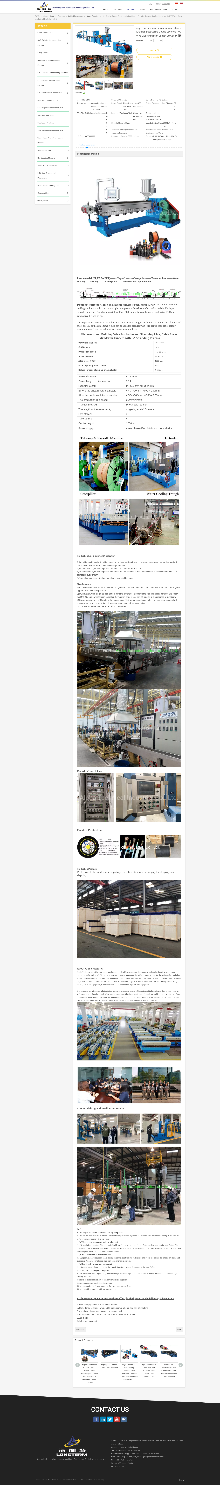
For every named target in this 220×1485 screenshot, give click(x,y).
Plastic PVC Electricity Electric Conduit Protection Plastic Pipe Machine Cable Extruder (129, 1371)
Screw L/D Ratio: (118, 100)
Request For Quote (69, 1480)
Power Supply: (117, 103)
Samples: (149, 136)
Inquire (153, 50)
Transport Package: (119, 130)
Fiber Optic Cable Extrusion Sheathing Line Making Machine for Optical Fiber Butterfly (168, 1371)
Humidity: (149, 120)
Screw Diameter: (152, 100)
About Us (46, 1480)
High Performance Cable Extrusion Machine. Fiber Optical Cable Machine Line (109, 1371)
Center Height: (151, 113)
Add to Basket (153, 57)
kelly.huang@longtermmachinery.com (148, 1457)
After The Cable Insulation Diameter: (91, 113)
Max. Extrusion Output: (155, 123)
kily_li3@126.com (125, 1457)
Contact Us (90, 1480)
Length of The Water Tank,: (122, 113)
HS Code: (81, 136)
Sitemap (101, 1480)
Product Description (87, 145)
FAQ (82, 1480)
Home (37, 1480)
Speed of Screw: (118, 123)
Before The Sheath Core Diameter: (160, 103)
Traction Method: (84, 103)
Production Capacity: (119, 136)
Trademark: (116, 133)
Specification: (151, 130)
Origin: (148, 133)
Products (55, 1480)
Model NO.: (81, 100)
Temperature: (151, 116)
